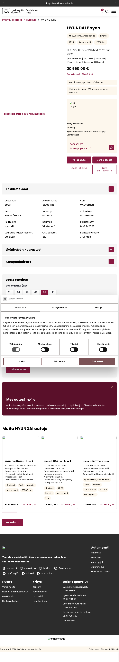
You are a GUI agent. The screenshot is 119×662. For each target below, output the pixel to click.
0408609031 (76, 144)
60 (44, 292)
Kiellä (22, 361)
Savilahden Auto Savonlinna (77, 612)
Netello (115, 649)
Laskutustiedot (40, 601)
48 (35, 292)
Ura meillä (38, 596)
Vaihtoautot (30, 19)
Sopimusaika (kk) (16, 285)
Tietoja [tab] (98, 307)
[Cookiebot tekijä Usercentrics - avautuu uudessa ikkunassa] (103, 299)
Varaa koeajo (104, 159)
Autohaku (96, 552)
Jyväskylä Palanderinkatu (60, 3)
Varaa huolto (8, 586)
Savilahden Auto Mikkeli (74, 603)
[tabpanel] (20, 472)
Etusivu (6, 19)
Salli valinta (59, 361)
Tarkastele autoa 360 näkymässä (22, 114)
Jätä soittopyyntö (104, 169)
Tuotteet (17, 19)
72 (53, 292)
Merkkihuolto (8, 596)
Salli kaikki (97, 361)
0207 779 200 (70, 607)
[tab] (59, 213)
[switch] (45, 349)
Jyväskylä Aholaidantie (74, 595)
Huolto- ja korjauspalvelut (15, 591)
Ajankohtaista (40, 591)
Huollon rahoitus (10, 601)
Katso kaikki (12, 522)
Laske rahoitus (79, 168)
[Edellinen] (3, 3)
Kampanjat (96, 557)
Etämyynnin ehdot (100, 571)
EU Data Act (94, 649)
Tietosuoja (106, 649)
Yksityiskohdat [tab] (59, 307)
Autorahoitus (97, 566)
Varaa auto (79, 159)
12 (9, 292)
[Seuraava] (116, 3)
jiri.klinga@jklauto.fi (80, 148)
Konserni (37, 586)
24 (18, 292)
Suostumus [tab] (21, 307)
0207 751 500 (69, 590)
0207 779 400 (70, 615)
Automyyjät (97, 562)
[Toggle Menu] (113, 11)
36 (27, 292)
